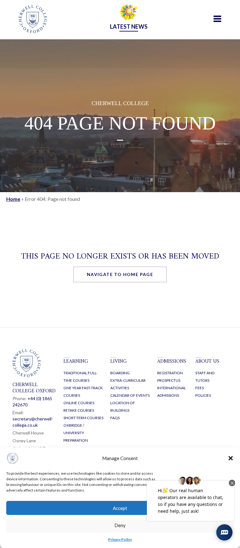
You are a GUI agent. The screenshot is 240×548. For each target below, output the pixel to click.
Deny (120, 525)
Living (118, 361)
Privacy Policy (120, 539)
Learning (75, 361)
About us (207, 361)
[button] (231, 458)
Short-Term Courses (83, 417)
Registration (170, 373)
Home (13, 199)
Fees (199, 388)
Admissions (171, 361)
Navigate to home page (120, 274)
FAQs (115, 417)
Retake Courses (78, 410)
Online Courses (78, 402)
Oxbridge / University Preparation (75, 433)
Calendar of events (130, 395)
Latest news (129, 26)
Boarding (120, 373)
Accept (120, 508)
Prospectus (168, 380)
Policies (203, 395)
